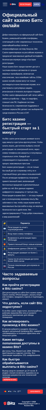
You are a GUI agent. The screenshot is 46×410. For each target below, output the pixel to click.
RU (43, 4)
